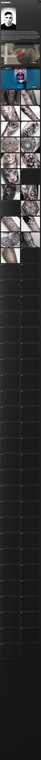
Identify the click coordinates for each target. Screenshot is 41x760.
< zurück (2, 4)
